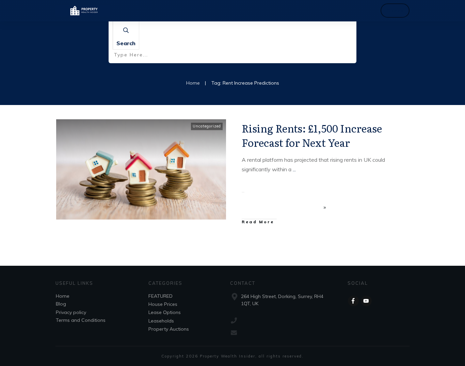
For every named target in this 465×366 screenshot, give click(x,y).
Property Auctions (168, 329)
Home (62, 296)
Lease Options (164, 312)
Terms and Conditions (81, 320)
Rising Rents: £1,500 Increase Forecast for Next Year (312, 135)
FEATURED (160, 296)
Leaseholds (161, 321)
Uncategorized (207, 126)
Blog (61, 304)
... (294, 169)
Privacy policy (71, 312)
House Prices (162, 304)
